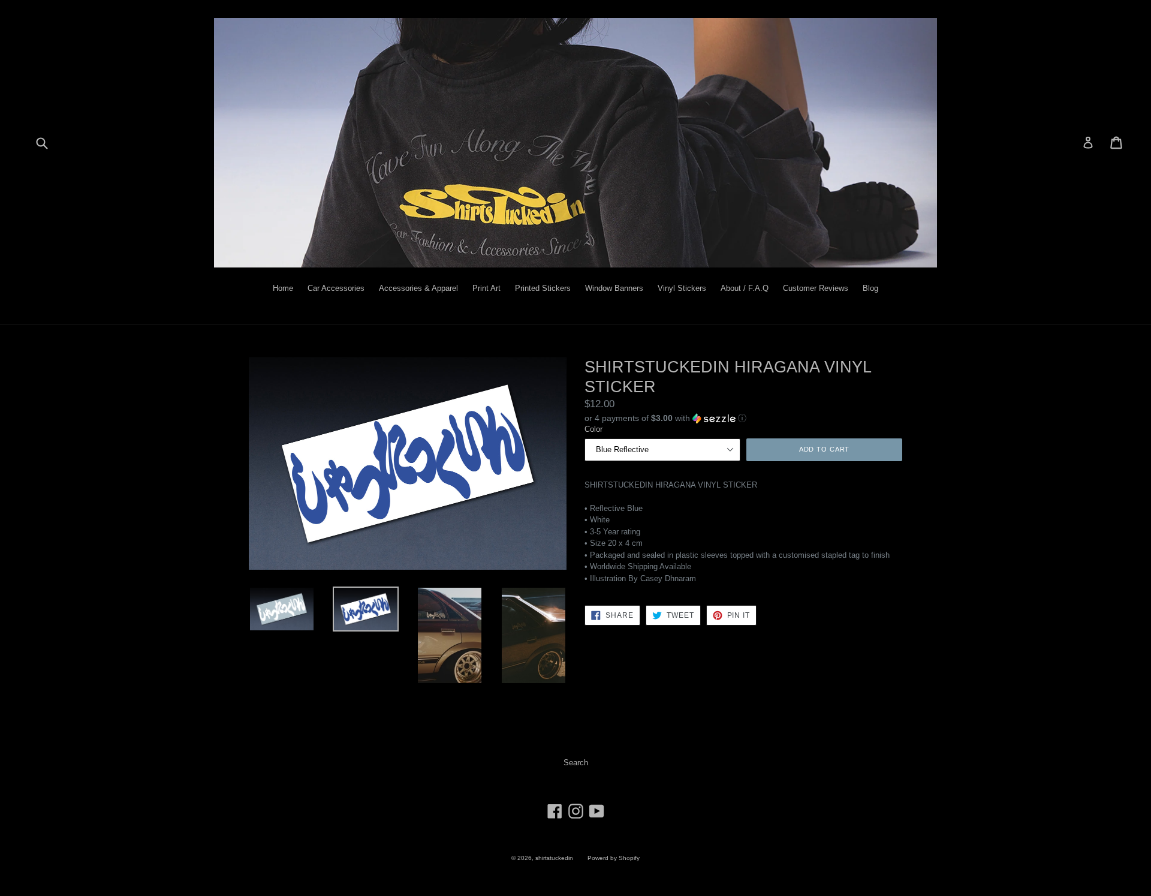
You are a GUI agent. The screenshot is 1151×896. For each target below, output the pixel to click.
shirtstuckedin (554, 858)
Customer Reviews (815, 288)
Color (593, 429)
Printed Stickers (543, 288)
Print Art (486, 288)
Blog (870, 288)
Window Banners (614, 288)
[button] (743, 417)
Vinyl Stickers (682, 288)
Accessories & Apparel (418, 288)
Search (576, 762)
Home (283, 288)
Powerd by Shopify (613, 858)
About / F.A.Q (745, 288)
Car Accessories (336, 288)
